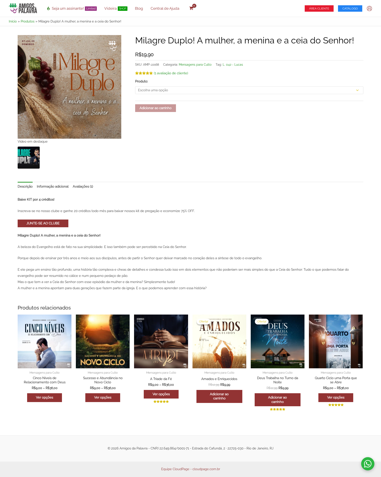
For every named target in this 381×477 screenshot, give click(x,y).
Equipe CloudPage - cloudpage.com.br (190, 469)
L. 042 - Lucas (233, 64)
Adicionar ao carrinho (156, 108)
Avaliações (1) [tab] (83, 186)
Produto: (141, 81)
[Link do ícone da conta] (369, 8)
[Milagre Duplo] (29, 158)
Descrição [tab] (25, 186)
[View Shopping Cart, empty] (191, 8)
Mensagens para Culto (195, 64)
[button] (319, 8)
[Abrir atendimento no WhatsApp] (367, 463)
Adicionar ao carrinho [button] (219, 396)
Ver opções (44, 397)
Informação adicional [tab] (53, 186)
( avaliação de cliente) (171, 73)
